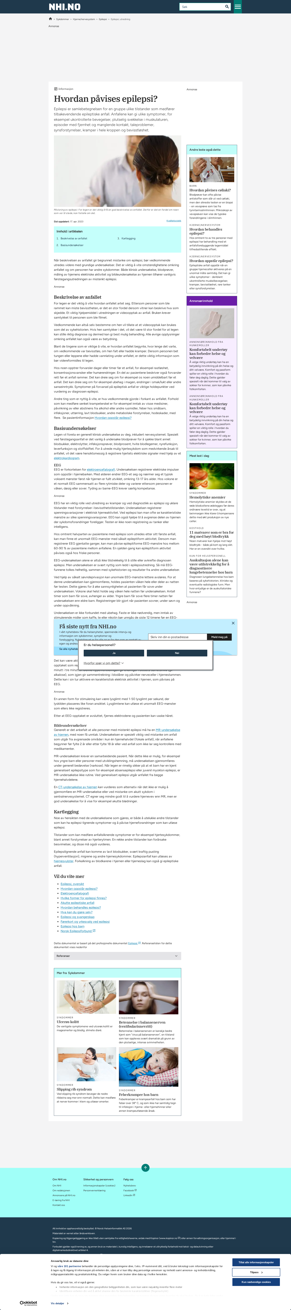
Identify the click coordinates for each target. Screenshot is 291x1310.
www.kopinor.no (168, 1238)
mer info (64, 1295)
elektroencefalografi (101, 469)
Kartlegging (128, 238)
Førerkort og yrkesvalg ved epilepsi (85, 922)
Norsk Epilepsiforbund (76, 931)
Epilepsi (103, 19)
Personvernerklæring (94, 1190)
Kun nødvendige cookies (256, 1282)
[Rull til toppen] (145, 1168)
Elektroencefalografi (75, 893)
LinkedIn (127, 1195)
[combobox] (199, 6)
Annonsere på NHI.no (64, 1195)
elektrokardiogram (66, 458)
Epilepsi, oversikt (72, 884)
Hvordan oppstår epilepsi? (113, 418)
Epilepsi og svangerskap (77, 917)
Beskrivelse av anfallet (74, 238)
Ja (113, 653)
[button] (238, 6)
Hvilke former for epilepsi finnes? (84, 898)
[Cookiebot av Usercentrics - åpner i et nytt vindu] (28, 1303)
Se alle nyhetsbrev (70, 649)
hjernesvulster (63, 861)
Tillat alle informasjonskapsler (256, 1262)
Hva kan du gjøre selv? (76, 912)
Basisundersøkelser (72, 245)
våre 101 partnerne (69, 1266)
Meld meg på (219, 637)
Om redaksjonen (61, 1190)
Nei (177, 653)
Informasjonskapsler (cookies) (99, 1185)
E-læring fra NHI (61, 1200)
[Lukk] (233, 623)
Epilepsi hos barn (72, 926)
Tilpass (254, 1272)
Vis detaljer (57, 1303)
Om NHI (57, 1185)
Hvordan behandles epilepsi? (81, 907)
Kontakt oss (59, 1205)
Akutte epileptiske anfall (77, 903)
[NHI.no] (50, 19)
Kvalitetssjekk (174, 220)
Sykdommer (62, 19)
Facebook (128, 1190)
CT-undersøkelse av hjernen (77, 787)
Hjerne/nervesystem (84, 19)
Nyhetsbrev (129, 1185)
